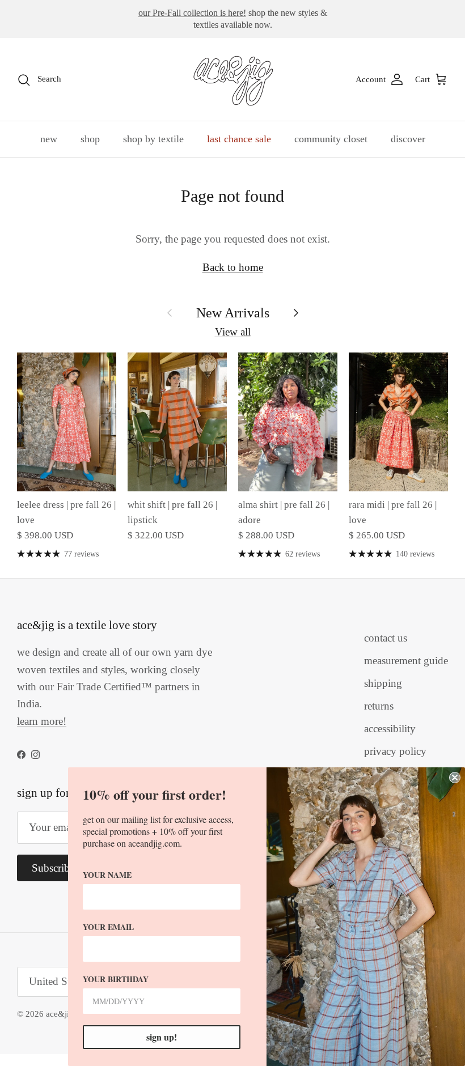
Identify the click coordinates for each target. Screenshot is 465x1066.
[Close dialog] (454, 777)
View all (233, 332)
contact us (385, 638)
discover (408, 139)
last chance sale (239, 139)
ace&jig (60, 1013)
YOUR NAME (107, 875)
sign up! (161, 1036)
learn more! (41, 721)
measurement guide (406, 660)
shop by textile (153, 139)
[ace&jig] (233, 79)
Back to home (232, 267)
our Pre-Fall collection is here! (192, 13)
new (48, 139)
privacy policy (395, 751)
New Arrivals (232, 312)
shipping (383, 683)
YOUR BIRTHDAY (116, 979)
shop (90, 139)
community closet (330, 139)
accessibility (390, 728)
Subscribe (53, 868)
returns (379, 706)
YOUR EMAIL (108, 927)
